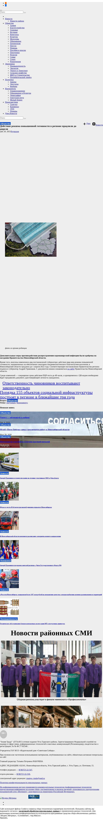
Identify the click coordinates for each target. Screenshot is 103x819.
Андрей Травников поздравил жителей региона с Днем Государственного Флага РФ (30, 565)
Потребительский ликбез (21, 77)
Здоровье (14, 30)
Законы (13, 82)
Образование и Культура (20, 93)
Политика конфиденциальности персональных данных (23, 783)
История (13, 32)
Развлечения (15, 62)
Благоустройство (17, 28)
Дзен (88, 123)
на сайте (70, 369)
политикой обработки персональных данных (39, 811)
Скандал (13, 104)
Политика (9, 80)
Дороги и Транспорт (19, 71)
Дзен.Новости (11, 113)
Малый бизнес (16, 100)
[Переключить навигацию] (1, 10)
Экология (14, 68)
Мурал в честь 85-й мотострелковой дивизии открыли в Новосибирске (26, 507)
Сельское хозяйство (18, 73)
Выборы (13, 86)
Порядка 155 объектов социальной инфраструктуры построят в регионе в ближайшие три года (46, 394)
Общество (9, 23)
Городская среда (17, 98)
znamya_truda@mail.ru (35, 778)
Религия (13, 55)
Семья (12, 57)
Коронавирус (22, 403)
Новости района (17, 21)
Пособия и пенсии (18, 50)
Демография (15, 95)
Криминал (14, 107)
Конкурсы (14, 34)
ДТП (12, 109)
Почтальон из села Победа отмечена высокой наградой (25, 442)
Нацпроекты (10, 89)
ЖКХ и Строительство (20, 75)
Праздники (15, 52)
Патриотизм (15, 43)
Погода (13, 46)
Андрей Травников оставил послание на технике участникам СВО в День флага (29, 478)
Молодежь (14, 39)
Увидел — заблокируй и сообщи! (15, 417)
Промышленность (17, 66)
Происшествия (11, 102)
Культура (14, 37)
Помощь (13, 48)
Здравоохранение (17, 91)
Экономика (10, 64)
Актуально (11, 403)
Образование (15, 41)
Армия (13, 25)
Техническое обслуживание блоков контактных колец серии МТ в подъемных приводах (32, 624)
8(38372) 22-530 (23, 774)
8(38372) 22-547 (25, 770)
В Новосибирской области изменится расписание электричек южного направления (30, 536)
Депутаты (14, 84)
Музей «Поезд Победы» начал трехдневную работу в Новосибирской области (34, 429)
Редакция (15, 131)
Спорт (12, 59)
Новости (8, 19)
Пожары (13, 111)
